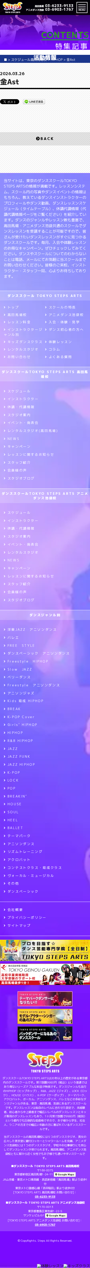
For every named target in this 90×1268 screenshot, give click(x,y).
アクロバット (19, 859)
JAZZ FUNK (19, 756)
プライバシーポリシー (27, 917)
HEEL (13, 820)
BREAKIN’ (17, 796)
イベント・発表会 (23, 422)
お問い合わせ (19, 357)
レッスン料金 (19, 322)
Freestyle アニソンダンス (34, 685)
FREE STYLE (21, 645)
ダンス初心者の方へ (66, 329)
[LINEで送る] (34, 101)
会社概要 (15, 909)
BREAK (14, 709)
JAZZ (13, 748)
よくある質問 (60, 357)
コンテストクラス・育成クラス (35, 867)
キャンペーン (19, 446)
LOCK (13, 780)
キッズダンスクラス (25, 342)
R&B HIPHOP (20, 740)
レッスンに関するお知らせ (31, 454)
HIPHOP (15, 732)
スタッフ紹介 (19, 462)
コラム (54, 349)
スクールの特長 (62, 307)
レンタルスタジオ (23, 349)
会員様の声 (17, 470)
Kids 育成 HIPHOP (26, 701)
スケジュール (19, 391)
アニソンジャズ (21, 693)
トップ (13, 307)
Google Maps (65, 1174)
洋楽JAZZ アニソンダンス (32, 629)
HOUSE (15, 804)
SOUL (13, 812)
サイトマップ (19, 925)
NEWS (14, 438)
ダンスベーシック (23, 891)
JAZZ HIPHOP (21, 764)
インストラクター (23, 399)
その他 (13, 883)
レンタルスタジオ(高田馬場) (33, 430)
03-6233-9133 (54, 5)
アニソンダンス (21, 844)
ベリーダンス (19, 677)
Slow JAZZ (20, 669)
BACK (47, 138)
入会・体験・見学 (64, 322)
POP (12, 788)
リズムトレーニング (25, 851)
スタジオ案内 (19, 415)
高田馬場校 (17, 314)
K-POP (14, 772)
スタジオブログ (21, 478)
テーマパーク (19, 836)
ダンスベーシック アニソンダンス (39, 653)
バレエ (13, 637)
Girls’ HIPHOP (23, 724)
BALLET (15, 828)
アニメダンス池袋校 (66, 314)
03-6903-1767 (50, 9)
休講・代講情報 (21, 407)
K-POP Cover (21, 717)
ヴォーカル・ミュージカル (31, 875)
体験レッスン (60, 342)
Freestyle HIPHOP (28, 661)
